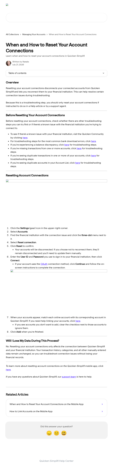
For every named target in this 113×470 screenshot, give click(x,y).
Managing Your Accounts (33, 34)
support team (69, 376)
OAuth (44, 264)
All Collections (12, 34)
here (25, 137)
